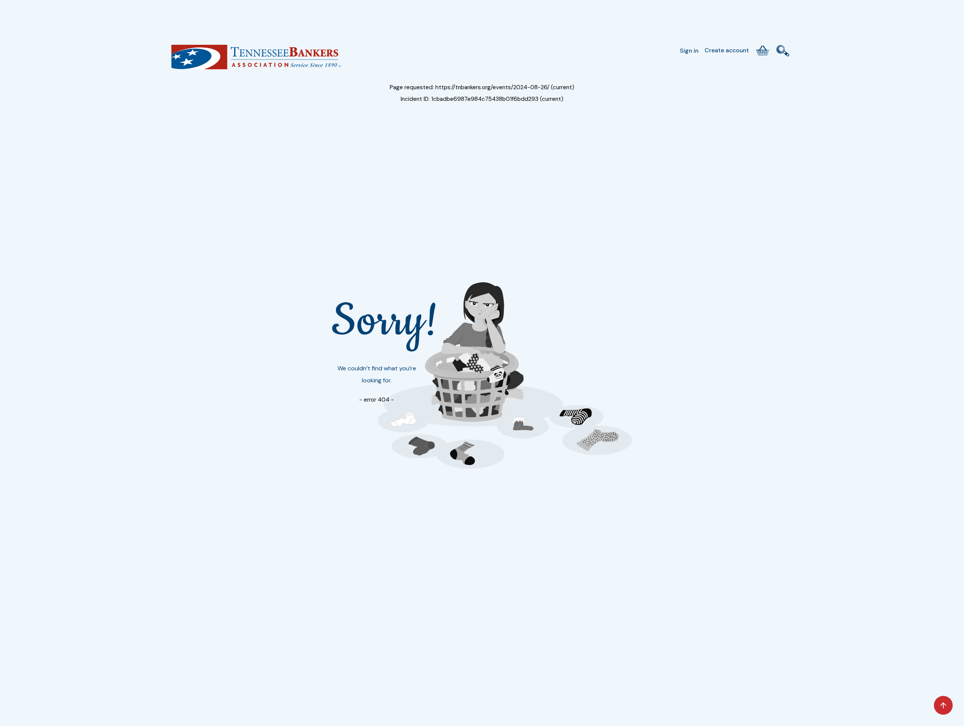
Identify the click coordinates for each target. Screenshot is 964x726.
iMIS (256, 60)
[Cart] (762, 50)
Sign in (689, 51)
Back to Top (943, 705)
